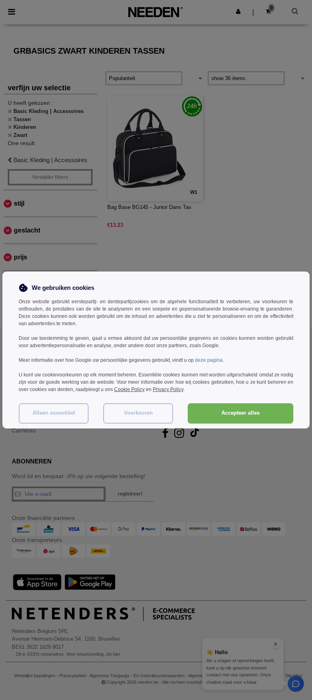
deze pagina (209, 360)
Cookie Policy (129, 389)
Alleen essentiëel (53, 413)
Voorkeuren (138, 413)
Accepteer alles (240, 413)
